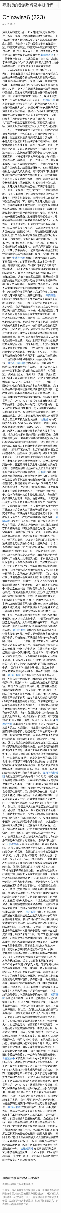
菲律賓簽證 (47, 54)
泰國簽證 (51, 295)
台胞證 (44, 419)
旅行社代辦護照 (17, 363)
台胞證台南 (12, 844)
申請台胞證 (18, 257)
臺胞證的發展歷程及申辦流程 (27, 5)
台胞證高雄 (27, 1148)
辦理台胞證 (19, 629)
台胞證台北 (49, 99)
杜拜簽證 (31, 911)
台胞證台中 (8, 1058)
